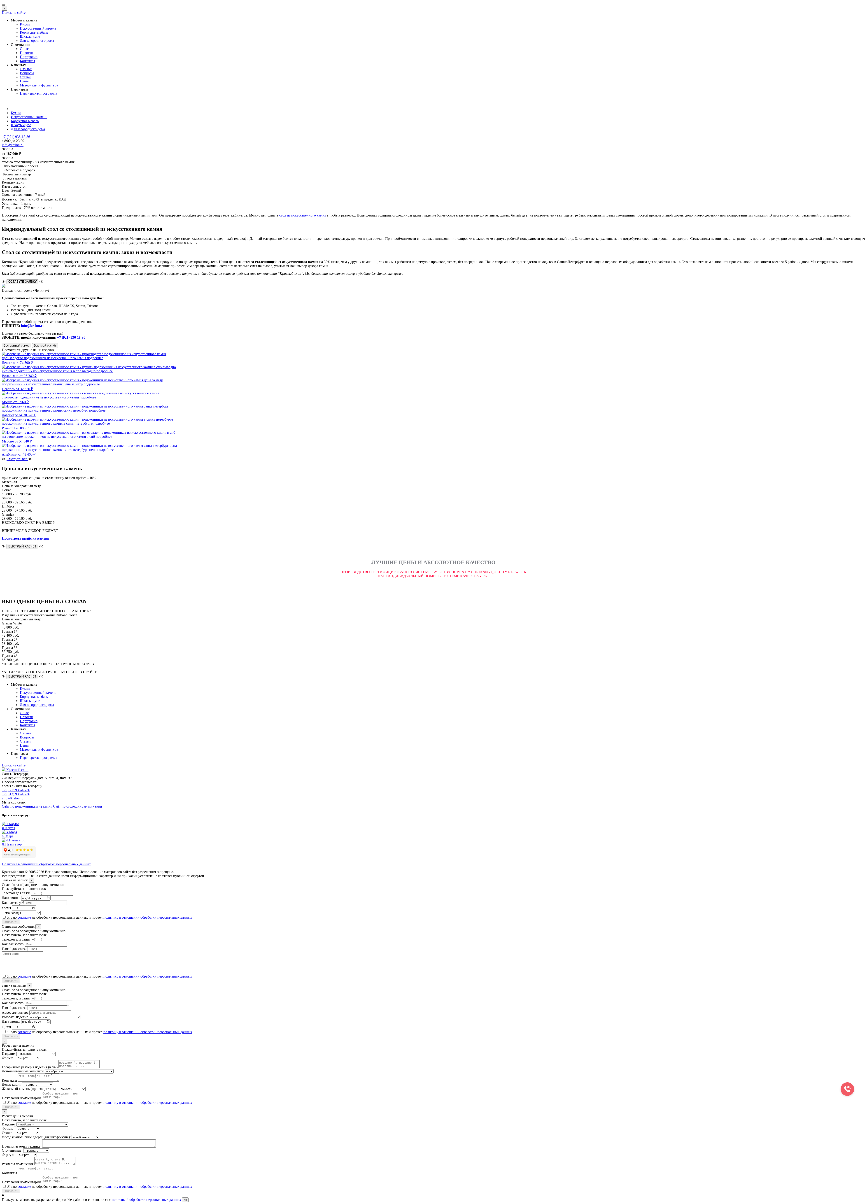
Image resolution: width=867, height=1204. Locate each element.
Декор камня (11, 1084)
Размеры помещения (17, 1164)
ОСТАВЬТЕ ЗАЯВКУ (22, 281)
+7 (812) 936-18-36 (16, 794)
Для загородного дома (37, 40)
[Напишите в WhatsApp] (86, 337)
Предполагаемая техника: (21, 1146)
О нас (24, 49)
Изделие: (9, 1053)
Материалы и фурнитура (39, 85)
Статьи (25, 77)
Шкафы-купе (30, 36)
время (6, 908)
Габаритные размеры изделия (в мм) (30, 1067)
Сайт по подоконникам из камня (27, 806)
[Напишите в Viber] (88, 337)
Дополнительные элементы (23, 1071)
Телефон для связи (16, 893)
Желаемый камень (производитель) (29, 1089)
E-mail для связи (14, 949)
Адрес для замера (15, 1012)
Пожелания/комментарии (21, 1098)
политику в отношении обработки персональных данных (147, 917)
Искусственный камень (38, 28)
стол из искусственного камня (302, 215)
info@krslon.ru (32, 326)
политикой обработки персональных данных (146, 1200)
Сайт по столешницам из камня (77, 806)
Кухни (25, 24)
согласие (24, 917)
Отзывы (26, 69)
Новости (26, 53)
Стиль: (7, 1133)
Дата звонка (11, 898)
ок (185, 1200)
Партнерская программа (38, 93)
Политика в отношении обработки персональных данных (46, 864)
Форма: (7, 1058)
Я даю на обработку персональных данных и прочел (99, 917)
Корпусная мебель (34, 32)
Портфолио (28, 57)
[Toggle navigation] (3, 5)
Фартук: (8, 1155)
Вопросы (27, 73)
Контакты (27, 61)
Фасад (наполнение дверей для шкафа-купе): (36, 1137)
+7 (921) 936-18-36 (71, 337)
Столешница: (12, 1150)
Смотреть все (17, 459)
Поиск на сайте (14, 12)
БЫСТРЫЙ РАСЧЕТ (22, 546)
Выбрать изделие (15, 1017)
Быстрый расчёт (45, 345)
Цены (24, 81)
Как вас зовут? (13, 903)
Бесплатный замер (16, 345)
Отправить (11, 922)
